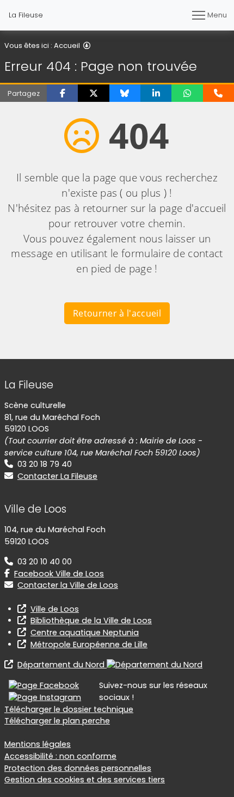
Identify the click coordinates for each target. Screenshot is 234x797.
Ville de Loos (54, 609)
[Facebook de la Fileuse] (44, 685)
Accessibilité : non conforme (60, 756)
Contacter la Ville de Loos (67, 585)
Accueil (67, 45)
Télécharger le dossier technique (68, 709)
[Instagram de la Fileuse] (45, 697)
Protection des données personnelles (77, 768)
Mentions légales (37, 744)
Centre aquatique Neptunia (84, 632)
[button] (62, 93)
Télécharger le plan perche (57, 720)
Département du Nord (62, 664)
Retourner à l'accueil (117, 313)
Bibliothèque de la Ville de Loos (91, 620)
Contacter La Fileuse (57, 476)
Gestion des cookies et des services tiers (84, 779)
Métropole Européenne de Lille (88, 644)
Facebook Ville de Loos (59, 573)
